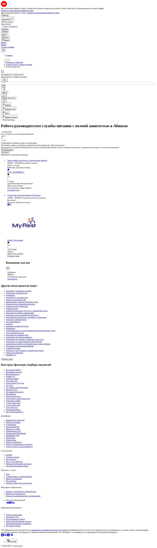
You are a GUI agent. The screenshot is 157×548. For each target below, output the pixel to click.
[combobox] (12, 74)
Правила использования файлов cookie (43, 13)
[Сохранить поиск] (3, 87)
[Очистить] (4, 80)
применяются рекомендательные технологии (49, 530)
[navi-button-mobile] (3, 50)
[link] (5, 37)
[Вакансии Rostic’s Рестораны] (81, 222)
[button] (3, 43)
